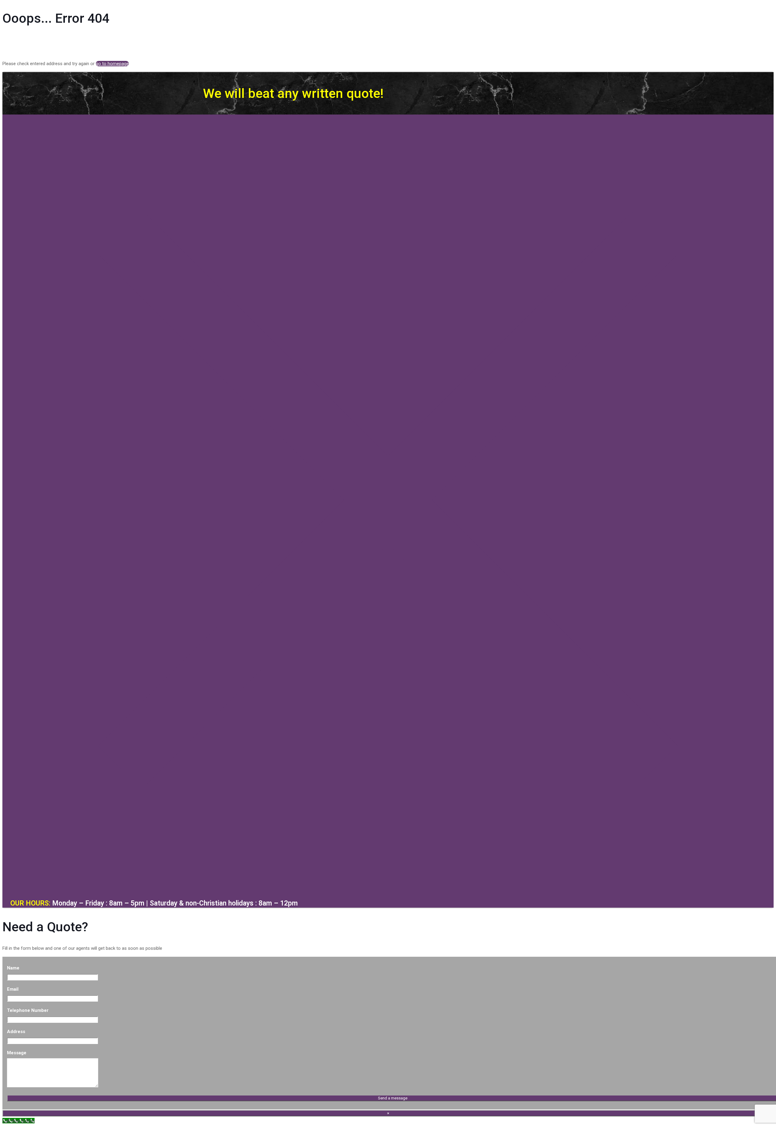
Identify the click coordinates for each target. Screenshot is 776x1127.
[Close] (388, 883)
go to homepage (112, 63)
